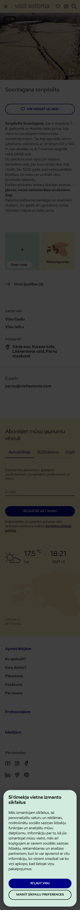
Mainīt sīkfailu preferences (40, 894)
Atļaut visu (40, 883)
